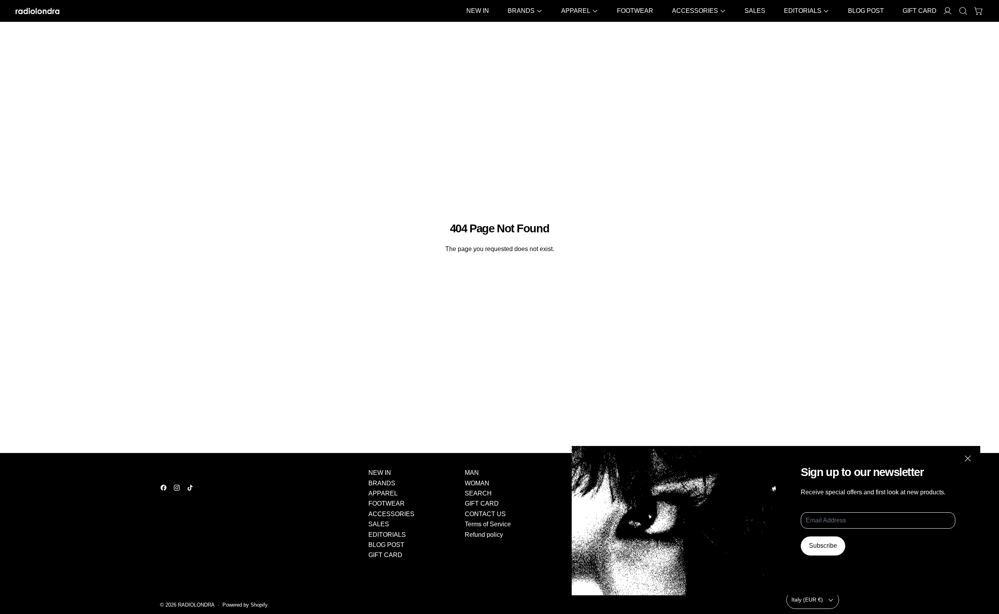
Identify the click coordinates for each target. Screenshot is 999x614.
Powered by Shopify (245, 605)
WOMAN (477, 483)
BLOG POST (866, 10)
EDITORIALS (387, 534)
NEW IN (477, 10)
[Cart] (978, 11)
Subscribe (823, 545)
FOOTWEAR (635, 10)
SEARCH (478, 493)
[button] (963, 11)
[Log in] (947, 11)
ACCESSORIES (391, 514)
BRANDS (381, 483)
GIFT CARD (920, 10)
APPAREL (383, 493)
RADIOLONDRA (196, 605)
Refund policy (484, 534)
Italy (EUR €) (807, 599)
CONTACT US (485, 514)
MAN (472, 472)
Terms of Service (488, 524)
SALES (755, 10)
